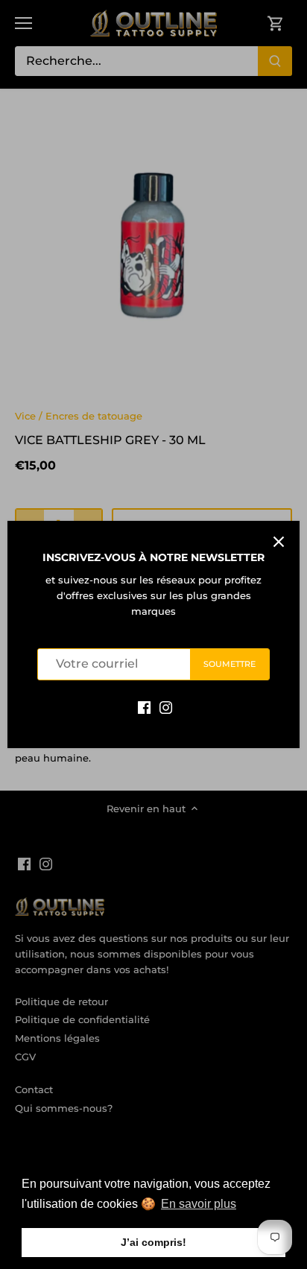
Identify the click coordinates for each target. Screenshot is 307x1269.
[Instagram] (165, 707)
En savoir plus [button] (198, 1203)
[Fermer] (278, 541)
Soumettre (229, 664)
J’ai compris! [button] (153, 1242)
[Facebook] (144, 707)
